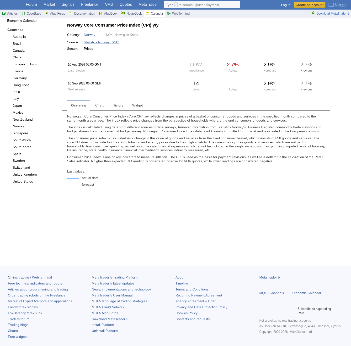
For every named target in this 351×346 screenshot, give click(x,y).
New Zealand (23, 119)
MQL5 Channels (271, 293)
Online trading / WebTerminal (30, 277)
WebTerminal (181, 13)
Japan (17, 105)
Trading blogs (18, 325)
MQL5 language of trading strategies (119, 301)
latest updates (113, 283)
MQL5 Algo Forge (105, 313)
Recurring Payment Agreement (199, 295)
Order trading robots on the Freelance (36, 295)
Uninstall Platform (105, 331)
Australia (19, 37)
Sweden (19, 160)
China (17, 57)
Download (110, 319)
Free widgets (17, 337)
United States (23, 181)
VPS (109, 4)
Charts (13, 331)
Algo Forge (57, 13)
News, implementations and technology (121, 289)
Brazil (17, 43)
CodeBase (34, 13)
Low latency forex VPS (25, 313)
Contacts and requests (193, 319)
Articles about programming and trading (38, 289)
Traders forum (18, 319)
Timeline (182, 283)
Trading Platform (115, 277)
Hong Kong (21, 85)
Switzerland (21, 167)
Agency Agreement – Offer (196, 301)
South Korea (22, 147)
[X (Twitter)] (277, 310)
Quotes (126, 4)
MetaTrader (148, 4)
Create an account (310, 5)
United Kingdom (25, 174)
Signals (68, 4)
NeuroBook (134, 13)
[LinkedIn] (293, 310)
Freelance (89, 4)
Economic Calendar (22, 20)
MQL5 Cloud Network (108, 307)
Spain (17, 154)
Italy (16, 98)
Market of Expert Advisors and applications (40, 301)
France (18, 71)
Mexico (18, 112)
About (180, 277)
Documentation (84, 13)
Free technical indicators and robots (35, 283)
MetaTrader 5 (269, 277)
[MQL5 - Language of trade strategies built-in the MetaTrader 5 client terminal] (11, 5)
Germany (20, 78)
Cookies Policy (186, 313)
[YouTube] (285, 310)
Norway (18, 126)
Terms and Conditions (192, 289)
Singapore (20, 133)
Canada (19, 50)
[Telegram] (270, 310)
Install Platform (103, 325)
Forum (31, 4)
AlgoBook (110, 13)
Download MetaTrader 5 (332, 13)
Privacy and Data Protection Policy (201, 307)
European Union (25, 64)
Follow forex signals (23, 307)
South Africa (22, 140)
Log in (285, 5)
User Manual (112, 295)
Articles (12, 13)
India (16, 92)
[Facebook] (262, 310)
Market (49, 4)
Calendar (157, 13)
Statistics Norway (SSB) (101, 42)
